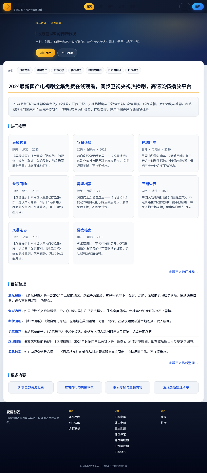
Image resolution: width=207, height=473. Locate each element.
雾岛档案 (84, 229)
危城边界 (14, 310)
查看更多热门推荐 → (184, 271)
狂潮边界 (149, 183)
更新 (132, 6)
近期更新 (74, 428)
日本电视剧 (114, 70)
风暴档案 (14, 351)
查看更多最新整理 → (184, 362)
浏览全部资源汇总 (31, 387)
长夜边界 (14, 331)
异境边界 (19, 142)
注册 (164, 423)
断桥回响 (14, 320)
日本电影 (24, 70)
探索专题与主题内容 (127, 387)
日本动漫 (59, 70)
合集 (121, 6)
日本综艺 (133, 70)
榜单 (110, 6)
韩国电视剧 (94, 70)
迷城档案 (14, 341)
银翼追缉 (84, 142)
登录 (198, 6)
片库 (100, 6)
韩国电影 (42, 70)
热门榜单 (67, 53)
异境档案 (84, 183)
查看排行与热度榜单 (79, 387)
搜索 (184, 6)
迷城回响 (149, 142)
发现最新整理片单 (176, 387)
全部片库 (74, 417)
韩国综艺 (76, 70)
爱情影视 (20, 4)
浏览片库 (45, 53)
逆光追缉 (14, 295)
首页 (89, 6)
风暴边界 (19, 229)
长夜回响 (19, 183)
